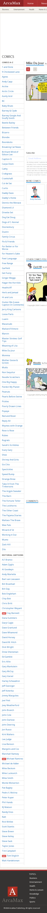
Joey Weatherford (10, 705)
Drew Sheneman (10, 651)
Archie (5, 86)
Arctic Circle (8, 91)
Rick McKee (7, 821)
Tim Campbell (9, 850)
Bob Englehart (9, 593)
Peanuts (6, 391)
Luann (5, 319)
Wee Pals (6, 525)
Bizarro (5, 132)
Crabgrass (7, 173)
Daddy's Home (9, 197)
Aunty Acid (7, 96)
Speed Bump (8, 474)
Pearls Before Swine (12, 396)
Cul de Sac (7, 183)
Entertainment (19, 9)
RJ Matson (7, 807)
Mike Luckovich (9, 773)
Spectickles (7, 469)
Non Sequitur (8, 372)
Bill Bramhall (8, 584)
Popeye (5, 411)
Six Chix (6, 464)
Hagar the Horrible (11, 282)
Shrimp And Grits (10, 459)
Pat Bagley (7, 787)
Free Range (7, 263)
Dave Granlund (9, 627)
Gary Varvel (7, 676)
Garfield (6, 268)
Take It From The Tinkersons (10, 485)
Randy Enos (7, 812)
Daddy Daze (8, 193)
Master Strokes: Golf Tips (12, 340)
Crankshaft (7, 178)
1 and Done (7, 67)
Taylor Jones (8, 846)
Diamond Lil (8, 207)
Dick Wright (8, 647)
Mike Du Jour (8, 350)
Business (5, 9)
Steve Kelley (8, 836)
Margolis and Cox (10, 749)
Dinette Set (7, 212)
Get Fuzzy (6, 273)
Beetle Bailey (8, 122)
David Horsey (8, 637)
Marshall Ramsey (10, 753)
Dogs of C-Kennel (10, 222)
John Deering (8, 724)
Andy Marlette (9, 574)
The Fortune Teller (11, 500)
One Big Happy (9, 382)
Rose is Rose (8, 430)
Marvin (5, 333)
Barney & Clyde (9, 110)
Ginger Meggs (9, 277)
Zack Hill (6, 544)
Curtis (5, 188)
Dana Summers (9, 617)
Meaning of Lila (9, 345)
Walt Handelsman (10, 860)
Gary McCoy (7, 671)
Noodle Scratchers (11, 377)
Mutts (5, 367)
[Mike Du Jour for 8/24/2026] (28, 69)
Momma (6, 355)
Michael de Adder (10, 763)
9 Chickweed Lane (11, 71)
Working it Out (9, 534)
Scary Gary (7, 450)
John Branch (8, 710)
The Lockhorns (9, 505)
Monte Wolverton (10, 782)
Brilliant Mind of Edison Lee (10, 153)
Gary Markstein (9, 666)
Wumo (5, 539)
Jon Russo (6, 729)
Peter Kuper (8, 797)
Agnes (5, 76)
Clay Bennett (11, 613)
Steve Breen (8, 831)
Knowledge (34, 894)
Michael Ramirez (13, 758)
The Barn (6, 496)
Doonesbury (8, 227)
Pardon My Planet (10, 386)
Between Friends (10, 127)
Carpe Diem (8, 163)
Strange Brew (8, 479)
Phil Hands (7, 802)
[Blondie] (29, 362)
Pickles (5, 401)
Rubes (5, 435)
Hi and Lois (7, 297)
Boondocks (7, 142)
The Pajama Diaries (11, 515)
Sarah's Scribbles (10, 445)
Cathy (5, 168)
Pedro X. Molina (9, 792)
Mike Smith (7, 778)
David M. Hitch (9, 642)
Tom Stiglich (11, 855)
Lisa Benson (8, 744)
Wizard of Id (8, 529)
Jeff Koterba (8, 690)
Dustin (5, 231)
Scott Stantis (8, 826)
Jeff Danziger (8, 685)
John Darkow (8, 719)
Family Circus (8, 236)
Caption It (7, 159)
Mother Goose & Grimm (10, 361)
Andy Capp (7, 81)
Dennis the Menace (11, 202)
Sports (32, 901)
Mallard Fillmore (10, 328)
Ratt (4, 816)
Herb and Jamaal (10, 292)
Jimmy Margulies (10, 695)
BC (3, 101)
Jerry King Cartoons (11, 309)
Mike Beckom (8, 768)
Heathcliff (7, 287)
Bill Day (6, 588)
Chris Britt (7, 603)
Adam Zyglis (8, 564)
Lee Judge (6, 739)
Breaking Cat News (11, 147)
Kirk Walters (8, 734)
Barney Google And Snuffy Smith (11, 117)
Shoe (4, 454)
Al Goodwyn (7, 569)
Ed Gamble (7, 656)
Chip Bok (6, 598)
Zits (4, 549)
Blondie (6, 137)
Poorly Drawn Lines (11, 406)
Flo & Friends (8, 241)
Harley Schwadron (11, 681)
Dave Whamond (9, 632)
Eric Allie (6, 661)
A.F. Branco (7, 559)
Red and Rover (9, 416)
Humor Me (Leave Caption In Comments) (13, 303)
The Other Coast (10, 510)
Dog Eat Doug (8, 217)
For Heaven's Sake (11, 253)
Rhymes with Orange (12, 425)
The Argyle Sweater (11, 491)
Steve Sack (7, 841)
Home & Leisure (36, 890)
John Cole (6, 715)
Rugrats (6, 440)
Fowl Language (9, 258)
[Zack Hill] (29, 266)
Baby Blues (7, 105)
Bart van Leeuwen (11, 579)
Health (31, 9)
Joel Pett (6, 700)
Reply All (6, 420)
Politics (33, 897)
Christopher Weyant (12, 608)
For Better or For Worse (10, 247)
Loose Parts (7, 314)
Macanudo (7, 323)
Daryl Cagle (7, 622)
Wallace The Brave (11, 520)
